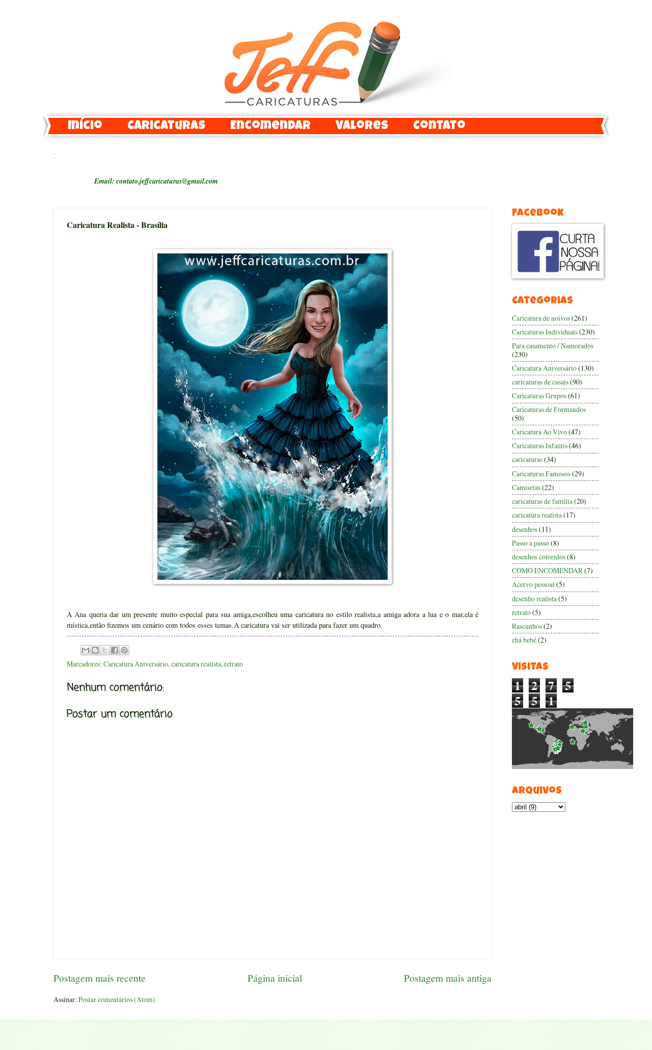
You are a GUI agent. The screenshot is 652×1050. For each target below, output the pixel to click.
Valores (362, 126)
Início (85, 126)
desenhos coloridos (538, 556)
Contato (439, 126)
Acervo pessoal (533, 584)
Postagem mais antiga (448, 977)
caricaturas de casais (540, 382)
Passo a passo (530, 543)
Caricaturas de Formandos (549, 409)
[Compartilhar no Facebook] (115, 650)
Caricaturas (166, 126)
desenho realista (534, 598)
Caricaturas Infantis (539, 445)
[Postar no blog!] (95, 650)
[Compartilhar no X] (105, 650)
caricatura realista (196, 664)
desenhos (524, 529)
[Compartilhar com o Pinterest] (124, 650)
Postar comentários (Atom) (116, 999)
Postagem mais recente (99, 977)
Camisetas (526, 487)
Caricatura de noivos (541, 318)
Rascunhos (527, 626)
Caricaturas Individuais (545, 332)
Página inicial (275, 977)
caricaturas (527, 459)
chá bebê (524, 640)
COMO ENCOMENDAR (547, 570)
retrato (233, 664)
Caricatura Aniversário (135, 664)
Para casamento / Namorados (552, 345)
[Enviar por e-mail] (85, 650)
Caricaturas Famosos (541, 473)
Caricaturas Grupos (539, 395)
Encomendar (270, 126)
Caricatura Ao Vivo (539, 432)
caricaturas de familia (542, 501)
